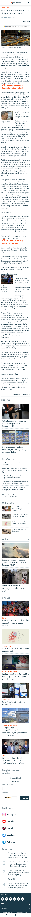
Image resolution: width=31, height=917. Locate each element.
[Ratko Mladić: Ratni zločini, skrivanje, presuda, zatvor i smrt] (15, 576)
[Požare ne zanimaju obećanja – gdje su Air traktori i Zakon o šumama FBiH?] (15, 550)
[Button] (26, 21)
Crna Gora (5, 7)
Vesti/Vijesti (8, 459)
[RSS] (18, 899)
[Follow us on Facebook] (2, 899)
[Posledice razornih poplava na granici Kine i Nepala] (6, 516)
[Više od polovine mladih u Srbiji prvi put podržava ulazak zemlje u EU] (15, 608)
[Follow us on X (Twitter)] (6, 899)
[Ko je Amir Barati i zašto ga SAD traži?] (15, 690)
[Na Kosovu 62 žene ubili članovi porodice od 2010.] (6, 523)
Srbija (4, 618)
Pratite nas (24, 798)
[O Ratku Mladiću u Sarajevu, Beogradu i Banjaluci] (6, 508)
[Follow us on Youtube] (10, 899)
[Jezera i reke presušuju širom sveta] (6, 531)
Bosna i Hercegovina (9, 672)
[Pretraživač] (24, 915)
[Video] (6, 915)
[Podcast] (15, 915)
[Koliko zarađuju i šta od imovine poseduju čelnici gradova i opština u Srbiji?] (15, 746)
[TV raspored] (22, 899)
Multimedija (8, 503)
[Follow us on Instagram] (14, 899)
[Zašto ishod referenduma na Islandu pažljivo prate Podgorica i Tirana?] (15, 411)
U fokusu (6, 598)
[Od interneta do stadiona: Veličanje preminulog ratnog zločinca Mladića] (15, 437)
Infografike (6, 646)
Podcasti (6, 539)
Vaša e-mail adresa (8, 785)
